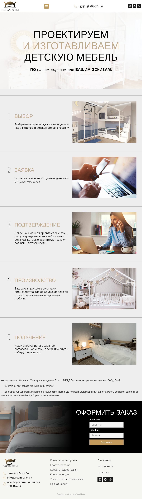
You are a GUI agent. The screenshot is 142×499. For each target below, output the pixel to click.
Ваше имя (94, 419)
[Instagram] (130, 6)
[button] (46, 6)
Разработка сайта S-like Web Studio (71, 494)
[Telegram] (134, 6)
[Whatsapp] (139, 6)
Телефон (94, 430)
